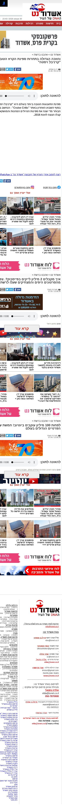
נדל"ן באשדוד (12, 702)
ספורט (39, 23)
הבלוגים (13, 662)
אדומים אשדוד (11, 786)
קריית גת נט (12, 775)
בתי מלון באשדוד (10, 719)
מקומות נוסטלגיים (10, 668)
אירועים (14, 647)
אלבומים (13, 645)
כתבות (14, 635)
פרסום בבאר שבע (10, 736)
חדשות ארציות (11, 613)
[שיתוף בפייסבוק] (17, 70)
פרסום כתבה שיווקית (9, 759)
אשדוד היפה (12, 651)
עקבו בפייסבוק (50, 187)
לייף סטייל (12, 676)
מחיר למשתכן (12, 796)
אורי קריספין (37, 668)
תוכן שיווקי (13, 674)
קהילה (9, 23)
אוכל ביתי (13, 619)
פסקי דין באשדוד (10, 682)
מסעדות (13, 615)
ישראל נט (13, 706)
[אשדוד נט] (40, 617)
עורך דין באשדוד (10, 773)
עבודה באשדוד (11, 761)
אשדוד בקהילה (10, 649)
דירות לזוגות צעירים (9, 788)
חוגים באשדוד (11, 746)
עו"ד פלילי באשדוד (9, 769)
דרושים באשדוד (11, 744)
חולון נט (14, 777)
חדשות (50, 23)
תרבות (19, 23)
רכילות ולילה (11, 605)
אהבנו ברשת (41, 54)
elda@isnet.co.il (51, 662)
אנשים (6, 635)
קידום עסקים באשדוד (8, 717)
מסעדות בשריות (11, 617)
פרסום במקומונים (10, 723)
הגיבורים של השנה (10, 639)
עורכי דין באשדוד (10, 750)
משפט (14, 680)
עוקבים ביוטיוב (21, 470)
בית (58, 23)
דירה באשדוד (12, 767)
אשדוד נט (55, 54)
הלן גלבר (13, 800)
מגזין (15, 633)
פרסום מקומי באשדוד (8, 715)
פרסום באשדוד (11, 756)
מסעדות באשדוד (10, 729)
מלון (15, 784)
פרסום (14, 779)
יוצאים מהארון (9, 609)
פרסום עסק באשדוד (9, 704)
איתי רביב (13, 783)
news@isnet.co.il (51, 676)
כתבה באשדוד (11, 763)
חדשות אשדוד (10, 611)
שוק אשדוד (13, 798)
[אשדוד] (42, 20)
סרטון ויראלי (51, 324)
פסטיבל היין (12, 792)
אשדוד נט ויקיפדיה (9, 758)
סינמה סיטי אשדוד (10, 790)
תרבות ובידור (11, 625)
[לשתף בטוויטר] (9, 70)
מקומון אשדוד (12, 725)
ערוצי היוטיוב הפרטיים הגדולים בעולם (42, 470)
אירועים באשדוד (10, 742)
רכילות (29, 23)
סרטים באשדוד (11, 700)
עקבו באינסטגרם (22, 187)
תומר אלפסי (12, 794)
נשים (15, 694)
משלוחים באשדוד (10, 727)
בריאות (14, 678)
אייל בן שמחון (12, 710)
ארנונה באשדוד (11, 748)
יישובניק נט (12, 721)
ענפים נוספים (12, 631)
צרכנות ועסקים (10, 672)
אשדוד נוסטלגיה (9, 666)
